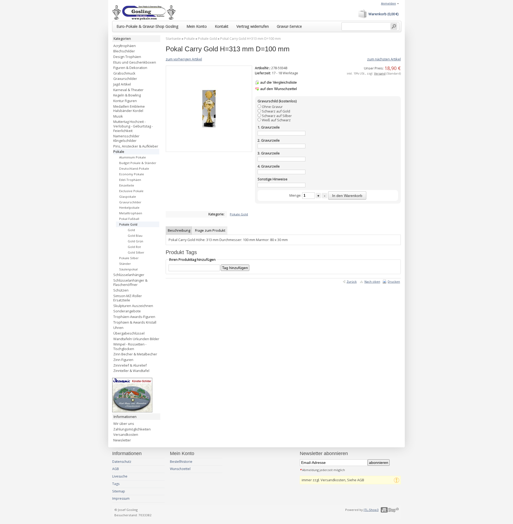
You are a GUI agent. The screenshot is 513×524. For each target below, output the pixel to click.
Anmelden (388, 3)
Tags (115, 484)
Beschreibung (179, 230)
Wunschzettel (180, 469)
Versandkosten (125, 434)
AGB (115, 469)
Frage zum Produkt (210, 230)
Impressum (121, 498)
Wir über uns (123, 423)
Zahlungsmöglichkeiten (132, 429)
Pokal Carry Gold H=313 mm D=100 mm (250, 38)
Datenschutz (121, 461)
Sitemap (118, 491)
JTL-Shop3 (371, 510)
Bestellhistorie (181, 461)
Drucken (394, 282)
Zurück (352, 282)
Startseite (173, 38)
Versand (380, 73)
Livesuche (119, 476)
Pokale (189, 38)
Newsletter (122, 440)
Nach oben (372, 282)
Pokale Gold (207, 38)
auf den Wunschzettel (278, 89)
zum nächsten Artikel (384, 59)
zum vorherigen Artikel (184, 59)
